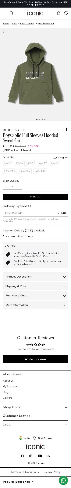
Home (6, 23)
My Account (10, 386)
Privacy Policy (51, 471)
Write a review (35, 359)
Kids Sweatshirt (46, 23)
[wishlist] (66, 13)
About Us (8, 380)
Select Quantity (11, 180)
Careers (7, 397)
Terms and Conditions (25, 471)
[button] (5, 13)
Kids (14, 23)
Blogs (6, 392)
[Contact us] (63, 480)
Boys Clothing (27, 23)
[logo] (35, 13)
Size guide (63, 157)
